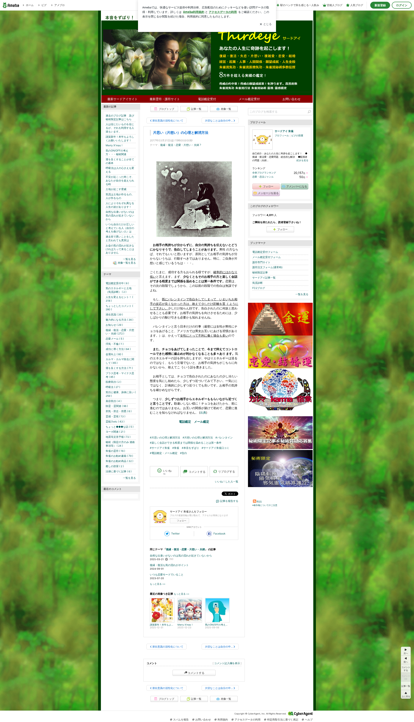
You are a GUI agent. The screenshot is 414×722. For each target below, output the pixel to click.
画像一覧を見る (127, 262)
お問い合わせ (291, 99)
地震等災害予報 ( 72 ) (118, 436)
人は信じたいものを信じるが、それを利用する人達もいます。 (120, 128)
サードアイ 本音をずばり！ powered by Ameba (207, 47)
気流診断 (257, 282)
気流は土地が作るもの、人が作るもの (120, 196)
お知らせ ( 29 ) (114, 324)
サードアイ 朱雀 (284, 131)
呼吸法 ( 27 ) (113, 387)
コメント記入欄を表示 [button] (227, 663)
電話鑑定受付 (207, 99)
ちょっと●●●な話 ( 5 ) (119, 426)
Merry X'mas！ (114, 145)
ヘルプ (309, 719)
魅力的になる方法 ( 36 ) (119, 319)
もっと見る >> (157, 584)
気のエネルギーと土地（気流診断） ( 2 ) (119, 290)
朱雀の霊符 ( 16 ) (115, 450)
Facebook (219, 533)
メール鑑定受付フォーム (266, 257)
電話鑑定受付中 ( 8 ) (117, 283)
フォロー (181, 520)
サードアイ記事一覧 (264, 277)
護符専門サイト (261, 262)
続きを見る (302, 160)
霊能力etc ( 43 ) (115, 421)
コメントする (196, 673)
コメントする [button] (197, 471)
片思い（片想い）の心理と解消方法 (180, 133)
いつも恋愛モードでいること (166, 574)
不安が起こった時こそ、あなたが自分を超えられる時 (120, 180)
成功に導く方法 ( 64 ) (118, 349)
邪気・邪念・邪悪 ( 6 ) (119, 411)
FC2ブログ (258, 288)
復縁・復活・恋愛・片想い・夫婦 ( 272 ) (120, 331)
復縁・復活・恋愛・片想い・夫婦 (179, 145)
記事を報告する (229, 501)
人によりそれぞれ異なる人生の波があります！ (120, 205)
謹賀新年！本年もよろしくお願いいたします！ (120, 138)
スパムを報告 (181, 719)
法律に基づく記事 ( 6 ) (119, 471)
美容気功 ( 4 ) (113, 401)
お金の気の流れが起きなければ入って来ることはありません (120, 249)
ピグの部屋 (297, 135)
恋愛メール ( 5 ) (115, 338)
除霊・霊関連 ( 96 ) (117, 406)
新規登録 (380, 5)
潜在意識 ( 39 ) (114, 314)
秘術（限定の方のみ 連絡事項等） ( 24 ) (120, 443)
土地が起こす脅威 (116, 189)
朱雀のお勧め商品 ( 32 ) (119, 461)
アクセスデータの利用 (247, 719)
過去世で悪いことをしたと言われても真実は (120, 238)
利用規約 (223, 719)
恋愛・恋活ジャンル (263, 176)
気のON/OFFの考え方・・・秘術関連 (117, 152)
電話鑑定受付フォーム (265, 252)
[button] (406, 694)
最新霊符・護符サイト (165, 99)
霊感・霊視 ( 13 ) (115, 416)
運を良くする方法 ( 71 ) (119, 368)
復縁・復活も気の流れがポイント (169, 565)
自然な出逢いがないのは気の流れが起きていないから (181, 555)
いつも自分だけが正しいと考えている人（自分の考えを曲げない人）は (120, 228)
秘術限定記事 (260, 272)
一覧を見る (301, 294)
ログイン (401, 5)
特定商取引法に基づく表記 (282, 719)
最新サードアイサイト (122, 99)
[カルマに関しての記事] (280, 410)
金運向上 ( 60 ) (114, 354)
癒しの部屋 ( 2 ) (115, 466)
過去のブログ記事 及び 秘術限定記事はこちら (121, 117)
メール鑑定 (201, 421)
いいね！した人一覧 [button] (226, 481)
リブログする (226, 471)
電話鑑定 (185, 421)
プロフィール (282, 135)
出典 (203, 412)
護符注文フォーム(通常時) (267, 267)
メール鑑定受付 (249, 99)
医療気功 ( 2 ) (113, 381)
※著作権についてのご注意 (264, 505)
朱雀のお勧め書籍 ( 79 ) (119, 455)
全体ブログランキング (264, 172)
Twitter (175, 533)
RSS (259, 501)
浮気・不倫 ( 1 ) (115, 343)
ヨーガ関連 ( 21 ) (115, 431)
